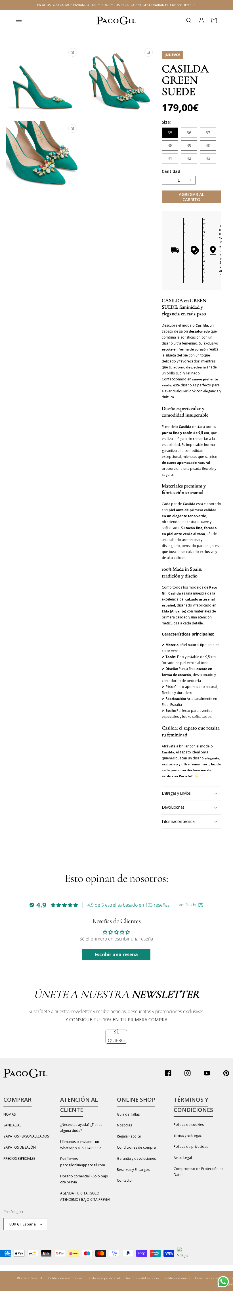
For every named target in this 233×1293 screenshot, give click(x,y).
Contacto (124, 1180)
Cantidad (171, 171)
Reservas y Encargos (133, 1169)
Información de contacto (214, 1278)
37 (208, 132)
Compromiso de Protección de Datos (199, 1171)
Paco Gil (36, 1278)
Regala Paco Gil (129, 1136)
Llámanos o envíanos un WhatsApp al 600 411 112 (80, 1144)
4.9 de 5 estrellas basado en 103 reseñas (128, 905)
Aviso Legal (183, 1157)
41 (170, 158)
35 (170, 132)
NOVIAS (9, 1114)
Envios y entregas (187, 1135)
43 (208, 158)
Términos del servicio (142, 1278)
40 (208, 145)
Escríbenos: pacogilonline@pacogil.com (82, 1161)
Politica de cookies (189, 1124)
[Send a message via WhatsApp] (223, 1281)
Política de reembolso (65, 1278)
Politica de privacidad (191, 1146)
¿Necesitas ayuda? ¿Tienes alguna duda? (81, 1127)
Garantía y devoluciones (136, 1158)
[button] (18, 20)
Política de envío (177, 1278)
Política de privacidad (103, 1278)
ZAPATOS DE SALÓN (19, 1147)
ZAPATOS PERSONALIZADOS (26, 1136)
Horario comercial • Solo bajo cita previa (84, 1179)
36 (189, 132)
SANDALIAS (12, 1125)
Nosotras (124, 1125)
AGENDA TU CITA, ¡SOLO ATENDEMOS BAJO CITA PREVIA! (85, 1196)
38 (170, 145)
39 (189, 145)
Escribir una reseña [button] (116, 954)
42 (189, 158)
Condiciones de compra (136, 1147)
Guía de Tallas (128, 1114)
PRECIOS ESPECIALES (19, 1158)
